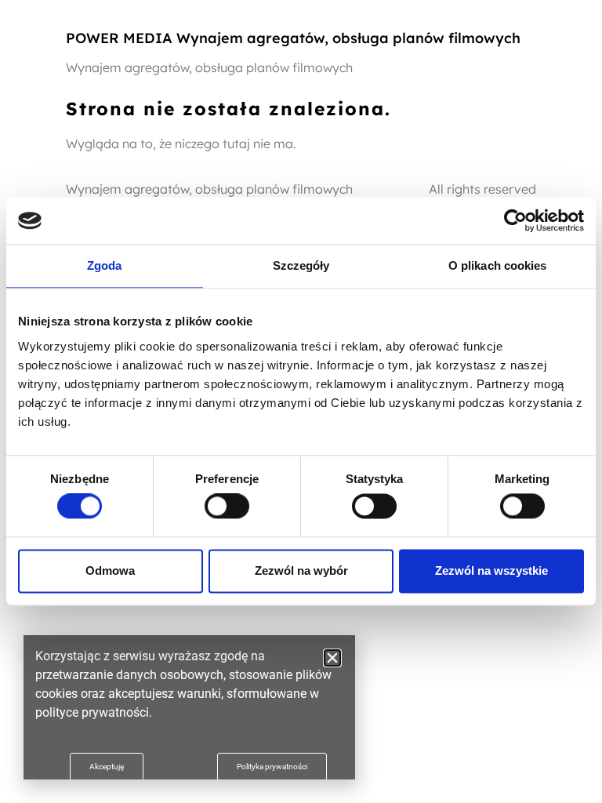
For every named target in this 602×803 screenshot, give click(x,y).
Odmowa (110, 570)
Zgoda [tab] (104, 265)
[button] (332, 658)
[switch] (227, 506)
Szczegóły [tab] (301, 265)
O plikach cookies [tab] (497, 265)
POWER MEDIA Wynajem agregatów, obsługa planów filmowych (293, 38)
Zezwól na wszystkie (491, 570)
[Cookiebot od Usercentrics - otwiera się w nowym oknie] (515, 220)
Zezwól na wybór (301, 570)
